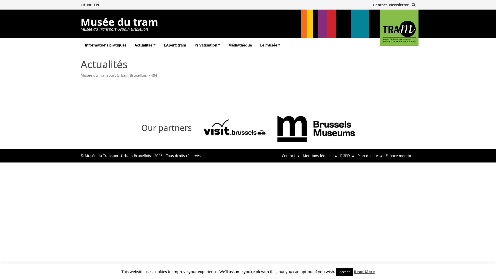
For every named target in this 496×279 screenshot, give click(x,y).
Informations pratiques (105, 45)
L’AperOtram (175, 45)
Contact (380, 4)
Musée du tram (119, 23)
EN (96, 4)
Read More (364, 271)
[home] (399, 28)
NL (89, 4)
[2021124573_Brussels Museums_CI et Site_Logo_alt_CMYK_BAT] (316, 128)
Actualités (143, 45)
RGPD (345, 155)
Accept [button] (344, 271)
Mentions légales (317, 155)
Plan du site (368, 155)
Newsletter (399, 4)
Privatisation (206, 45)
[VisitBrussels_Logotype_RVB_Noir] (234, 128)
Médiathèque (240, 45)
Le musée (268, 45)
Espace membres (400, 155)
